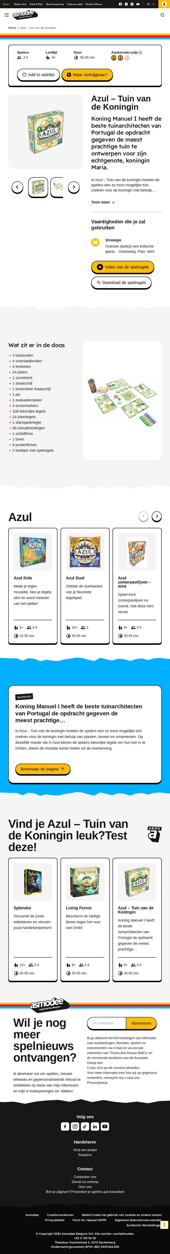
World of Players (94, 4)
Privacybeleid (54, 1220)
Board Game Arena (55, 4)
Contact (85, 1169)
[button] (38, 187)
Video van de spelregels (127, 267)
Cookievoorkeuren (60, 1215)
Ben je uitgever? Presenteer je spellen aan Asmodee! (85, 1192)
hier (100, 1063)
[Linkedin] (95, 1126)
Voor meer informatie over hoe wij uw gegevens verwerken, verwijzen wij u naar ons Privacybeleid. (122, 1077)
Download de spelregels (124, 282)
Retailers (85, 1155)
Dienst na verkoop (85, 1182)
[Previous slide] (143, 516)
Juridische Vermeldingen (144, 1225)
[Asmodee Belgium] (25, 15)
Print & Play (36, 4)
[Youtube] (138, 4)
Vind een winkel (75, 4)
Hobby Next (20, 4)
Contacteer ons (85, 1177)
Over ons (85, 1187)
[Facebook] (120, 4)
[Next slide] (74, 187)
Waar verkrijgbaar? (90, 74)
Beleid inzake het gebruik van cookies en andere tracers (122, 1215)
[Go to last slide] (17, 187)
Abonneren (141, 1023)
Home (6, 4)
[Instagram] (126, 4)
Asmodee (32, 1215)
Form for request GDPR (89, 1220)
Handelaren (85, 1142)
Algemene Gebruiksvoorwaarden (138, 1220)
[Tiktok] (132, 4)
